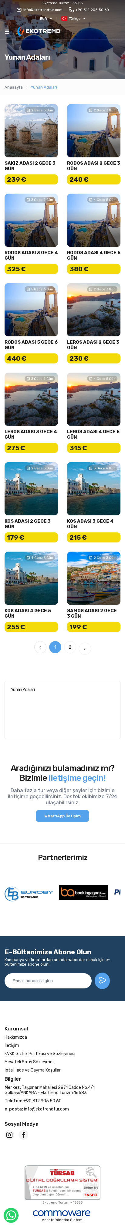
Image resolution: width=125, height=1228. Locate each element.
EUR (43, 18)
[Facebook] (23, 1135)
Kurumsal (16, 1029)
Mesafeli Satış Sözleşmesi (30, 1062)
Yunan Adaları (44, 87)
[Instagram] (9, 1135)
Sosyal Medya (22, 1124)
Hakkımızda (16, 1037)
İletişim (12, 1045)
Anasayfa (14, 87)
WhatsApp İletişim (62, 816)
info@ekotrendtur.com (42, 10)
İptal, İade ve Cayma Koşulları (33, 1070)
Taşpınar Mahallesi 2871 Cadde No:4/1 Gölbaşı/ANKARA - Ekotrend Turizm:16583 (50, 1090)
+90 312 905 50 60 (92, 10)
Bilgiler (13, 1079)
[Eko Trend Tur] (38, 32)
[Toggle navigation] (7, 31)
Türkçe (74, 18)
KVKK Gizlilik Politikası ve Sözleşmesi (40, 1053)
